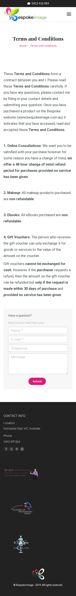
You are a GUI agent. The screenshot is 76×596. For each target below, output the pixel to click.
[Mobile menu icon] (68, 14)
